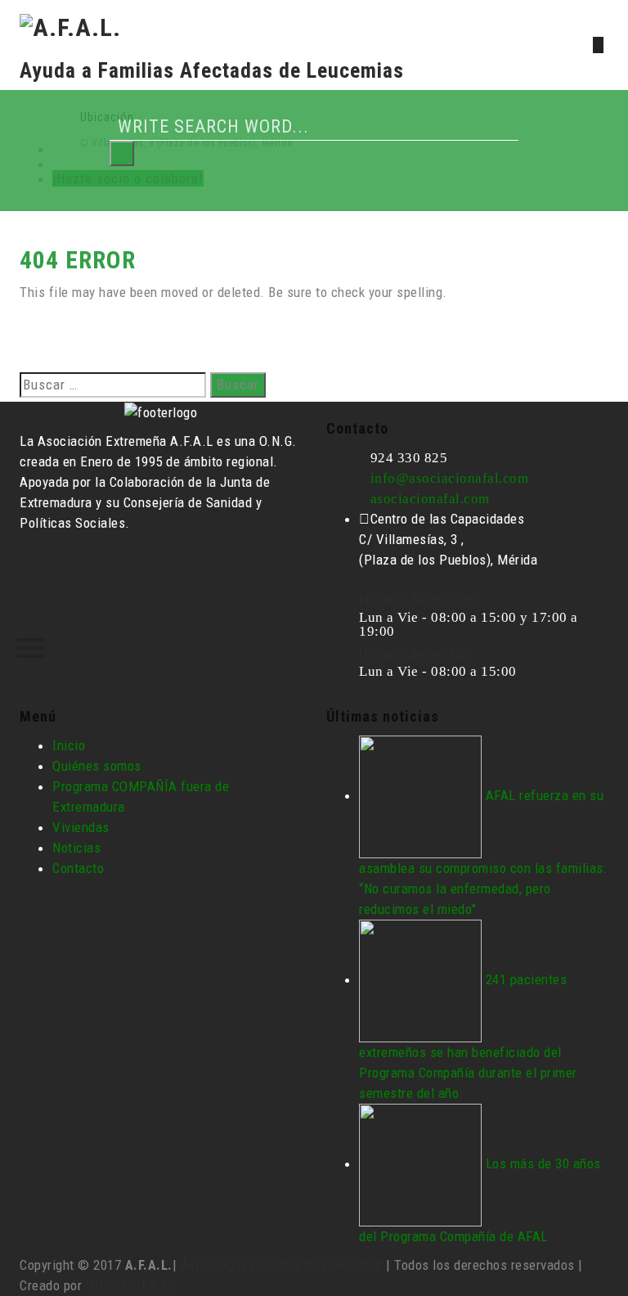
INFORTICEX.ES (131, 1285)
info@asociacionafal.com (449, 478)
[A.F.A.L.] (70, 25)
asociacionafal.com (430, 498)
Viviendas (81, 827)
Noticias (76, 847)
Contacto (78, 868)
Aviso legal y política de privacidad (282, 1265)
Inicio (68, 745)
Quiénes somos (96, 766)
